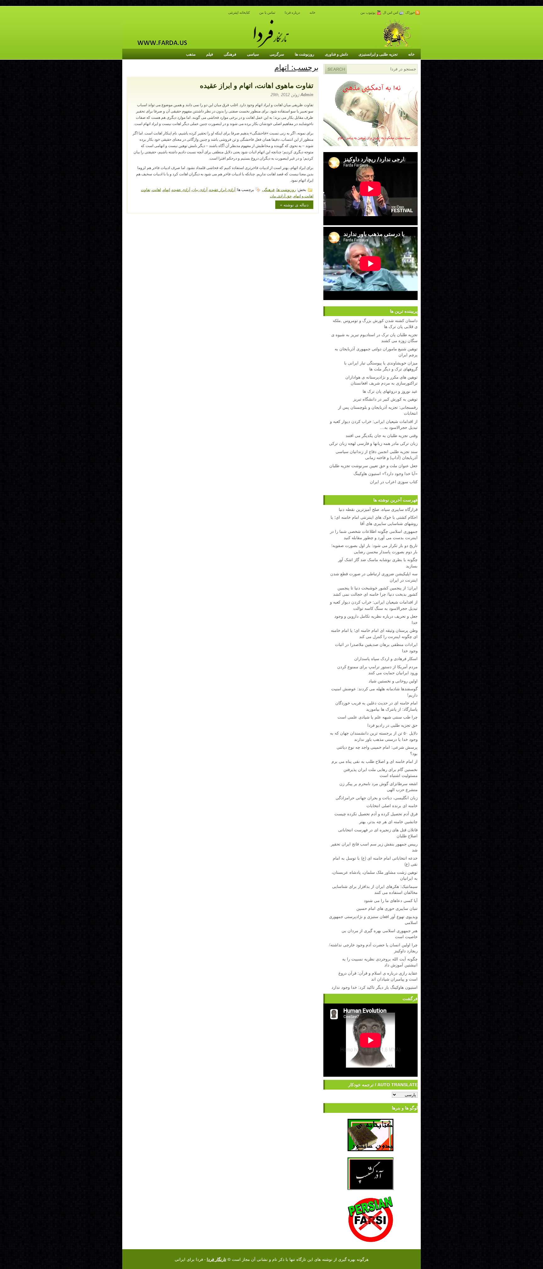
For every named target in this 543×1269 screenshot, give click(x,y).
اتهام (166, 189)
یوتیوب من (368, 12)
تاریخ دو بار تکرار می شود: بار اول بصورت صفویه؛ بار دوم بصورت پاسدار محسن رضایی (374, 548)
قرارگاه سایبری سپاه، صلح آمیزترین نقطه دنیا (378, 509)
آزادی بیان (199, 189)
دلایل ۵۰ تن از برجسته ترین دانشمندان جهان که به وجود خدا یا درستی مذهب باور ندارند (374, 736)
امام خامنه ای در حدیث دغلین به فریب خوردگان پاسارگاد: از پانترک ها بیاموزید (376, 706)
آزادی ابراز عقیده (222, 189)
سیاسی (253, 54)
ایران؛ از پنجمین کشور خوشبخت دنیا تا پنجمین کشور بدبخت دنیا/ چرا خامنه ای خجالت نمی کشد (375, 591)
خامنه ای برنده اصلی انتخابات (392, 805)
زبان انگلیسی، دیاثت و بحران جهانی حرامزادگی (377, 798)
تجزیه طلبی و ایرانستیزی (378, 54)
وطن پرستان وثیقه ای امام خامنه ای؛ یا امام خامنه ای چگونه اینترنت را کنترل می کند (374, 633)
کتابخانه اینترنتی (239, 12)
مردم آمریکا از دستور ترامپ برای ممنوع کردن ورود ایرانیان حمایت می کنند (377, 670)
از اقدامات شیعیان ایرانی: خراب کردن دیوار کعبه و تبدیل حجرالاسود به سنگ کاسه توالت (374, 605)
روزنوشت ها (304, 54)
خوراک (410, 12)
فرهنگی (230, 54)
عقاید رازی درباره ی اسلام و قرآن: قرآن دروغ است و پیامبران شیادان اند (378, 976)
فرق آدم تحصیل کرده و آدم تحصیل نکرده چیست (376, 814)
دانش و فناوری (336, 54)
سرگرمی (277, 54)
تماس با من (267, 12)
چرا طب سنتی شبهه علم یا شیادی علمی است (377, 717)
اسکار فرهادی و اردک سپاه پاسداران (386, 658)
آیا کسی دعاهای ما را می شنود (391, 900)
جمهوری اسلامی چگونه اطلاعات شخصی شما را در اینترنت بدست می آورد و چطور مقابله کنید (374, 534)
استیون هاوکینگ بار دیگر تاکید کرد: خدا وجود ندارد (375, 987)
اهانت (156, 189)
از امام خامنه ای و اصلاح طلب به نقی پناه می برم (375, 761)
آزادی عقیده (181, 189)
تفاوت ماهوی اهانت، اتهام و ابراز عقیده (256, 86)
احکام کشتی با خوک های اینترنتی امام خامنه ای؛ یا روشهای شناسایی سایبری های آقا (374, 520)
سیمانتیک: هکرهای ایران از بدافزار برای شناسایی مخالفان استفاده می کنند (375, 889)
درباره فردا (292, 12)
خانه (312, 12)
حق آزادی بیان (281, 195)
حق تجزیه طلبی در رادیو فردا (392, 725)
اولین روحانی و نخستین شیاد (393, 681)
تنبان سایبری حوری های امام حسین (387, 908)
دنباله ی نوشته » (294, 205)
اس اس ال (391, 12)
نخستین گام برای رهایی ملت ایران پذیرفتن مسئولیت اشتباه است (380, 772)
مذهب (190, 54)
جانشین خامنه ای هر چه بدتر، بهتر (388, 821)
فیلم (209, 54)
